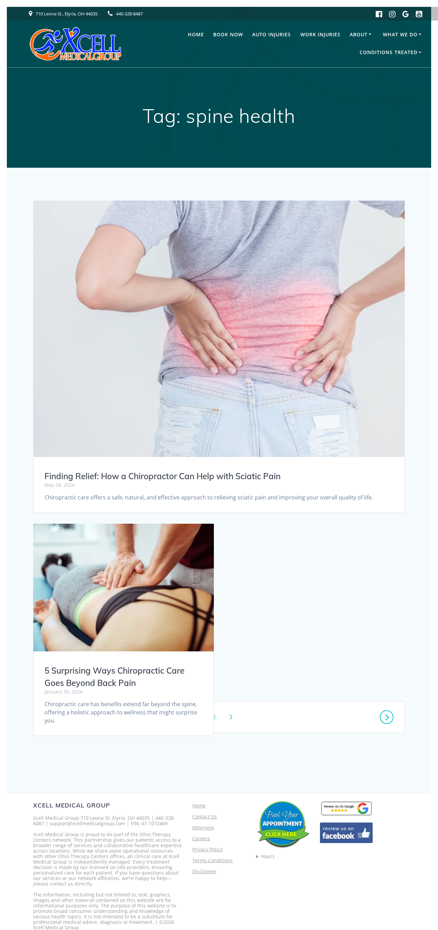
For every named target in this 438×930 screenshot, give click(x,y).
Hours (268, 856)
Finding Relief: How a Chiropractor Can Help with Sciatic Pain (162, 476)
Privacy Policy (207, 849)
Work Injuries (320, 34)
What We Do (400, 34)
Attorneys (203, 827)
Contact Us (204, 816)
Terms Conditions (212, 860)
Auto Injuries (271, 34)
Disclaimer (204, 871)
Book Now (228, 34)
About (359, 34)
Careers (201, 838)
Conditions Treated (388, 52)
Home (196, 34)
